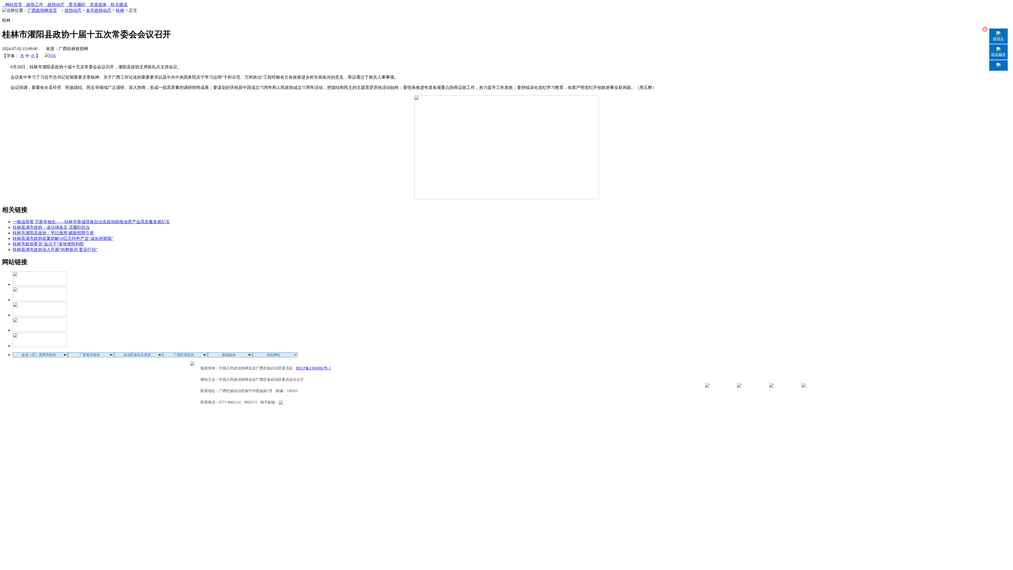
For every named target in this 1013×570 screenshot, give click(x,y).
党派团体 (97, 4)
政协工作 (33, 4)
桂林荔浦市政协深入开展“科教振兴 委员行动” (55, 249)
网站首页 (12, 4)
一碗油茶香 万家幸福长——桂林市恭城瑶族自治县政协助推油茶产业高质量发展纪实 (91, 222)
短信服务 (998, 54)
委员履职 (75, 4)
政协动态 (54, 4)
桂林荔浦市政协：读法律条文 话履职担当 (51, 227)
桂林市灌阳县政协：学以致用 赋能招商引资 (53, 233)
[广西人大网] (40, 330)
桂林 (120, 10)
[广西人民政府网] (40, 345)
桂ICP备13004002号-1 (313, 368)
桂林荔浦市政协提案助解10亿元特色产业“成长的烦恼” (63, 238)
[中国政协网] (40, 315)
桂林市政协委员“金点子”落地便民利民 (48, 244)
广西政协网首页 (42, 10)
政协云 (998, 39)
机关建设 (118, 4)
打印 (52, 56)
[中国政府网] (40, 299)
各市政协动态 (98, 10)
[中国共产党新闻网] (40, 284)
